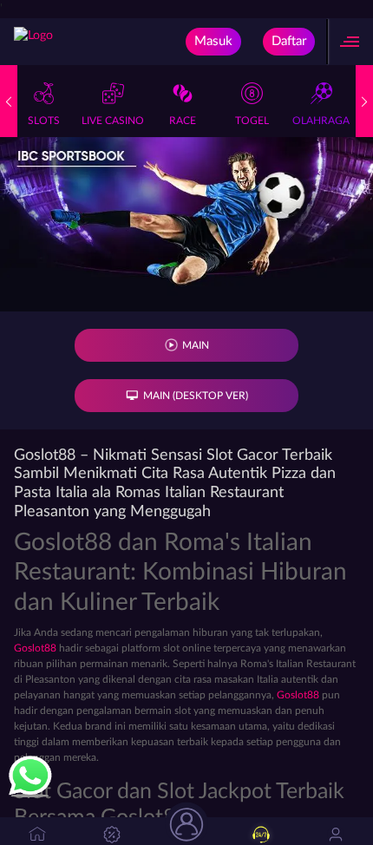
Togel (252, 120)
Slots (44, 120)
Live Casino (113, 120)
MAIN (195, 345)
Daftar (289, 41)
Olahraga (321, 120)
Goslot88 (35, 648)
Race (182, 120)
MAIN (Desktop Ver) (195, 395)
